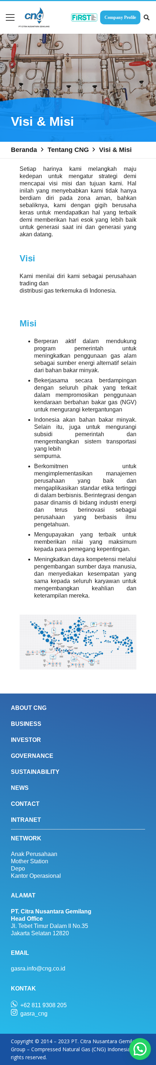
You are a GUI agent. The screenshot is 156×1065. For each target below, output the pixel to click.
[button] (140, 1049)
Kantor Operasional (36, 876)
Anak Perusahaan (34, 854)
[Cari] (146, 17)
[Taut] (34, 17)
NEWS (20, 788)
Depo (18, 868)
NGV (128, 402)
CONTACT (25, 804)
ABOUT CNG (28, 708)
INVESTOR (26, 740)
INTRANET (26, 820)
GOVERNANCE (32, 756)
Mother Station (29, 861)
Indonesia (102, 291)
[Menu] (10, 17)
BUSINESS (26, 724)
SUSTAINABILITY (35, 772)
